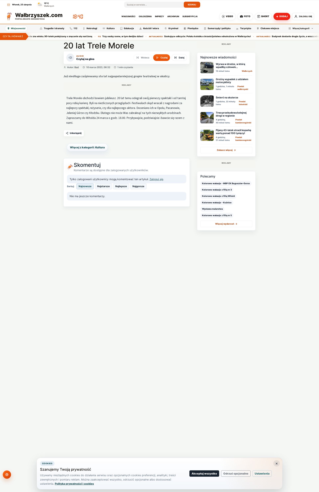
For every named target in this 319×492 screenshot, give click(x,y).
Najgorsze (138, 186)
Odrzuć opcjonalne (235, 473)
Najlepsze (121, 186)
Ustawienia (262, 473)
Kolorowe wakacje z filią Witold (218, 196)
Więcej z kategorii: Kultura (87, 147)
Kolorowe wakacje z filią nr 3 (217, 189)
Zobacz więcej (226, 150)
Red (76, 67)
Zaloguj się (156, 179)
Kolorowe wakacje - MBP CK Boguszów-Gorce (226, 183)
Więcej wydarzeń (226, 223)
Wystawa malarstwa (212, 209)
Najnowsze (85, 186)
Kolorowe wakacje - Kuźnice (217, 202)
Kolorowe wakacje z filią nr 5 (217, 215)
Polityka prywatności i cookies (74, 483)
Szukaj (192, 4)
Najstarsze (103, 186)
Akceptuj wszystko (204, 473)
